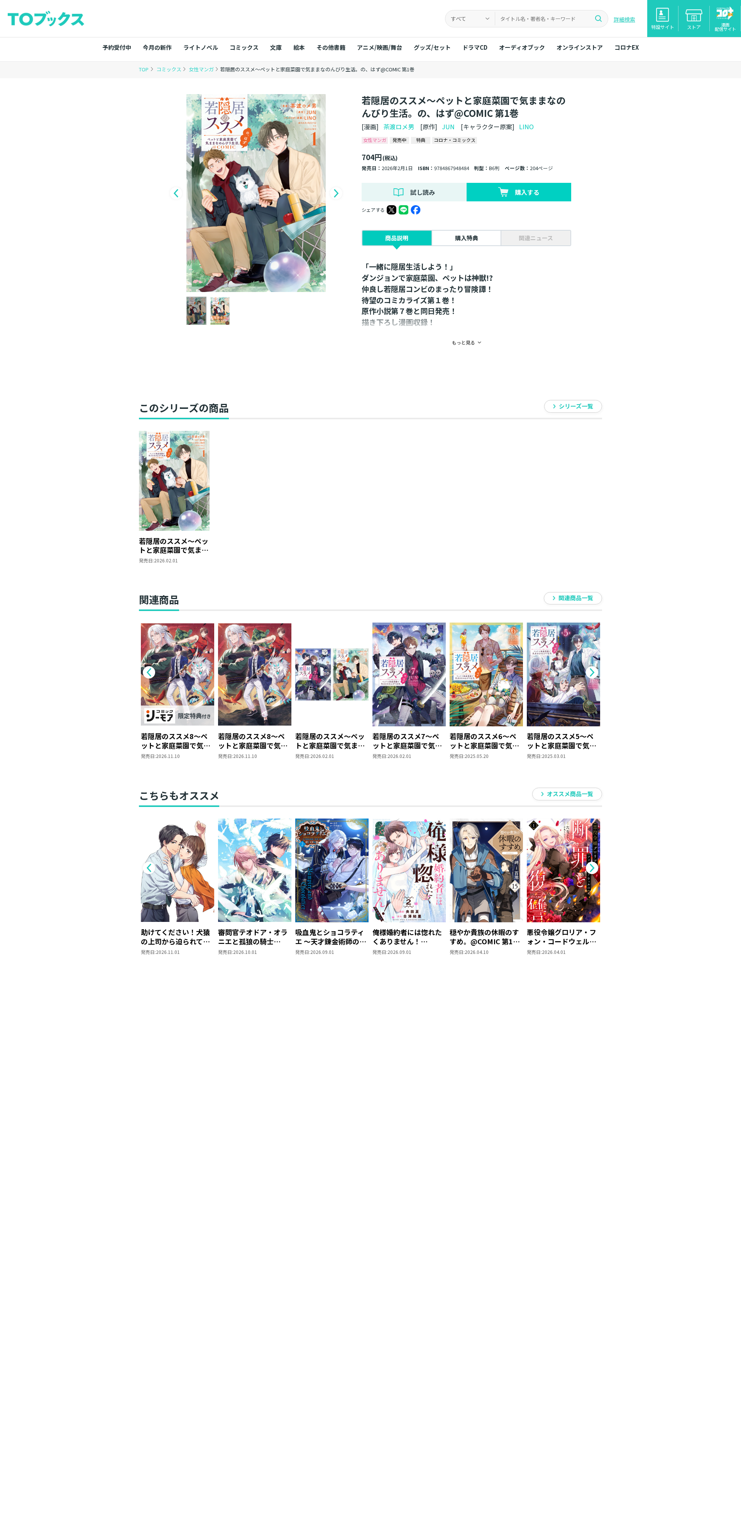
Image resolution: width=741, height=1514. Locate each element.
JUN (448, 126)
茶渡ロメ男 (398, 126)
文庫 (276, 47)
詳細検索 (624, 19)
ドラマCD (474, 47)
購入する (527, 192)
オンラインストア (580, 47)
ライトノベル (200, 47)
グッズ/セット (432, 47)
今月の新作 (157, 47)
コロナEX (626, 47)
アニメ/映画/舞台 (379, 47)
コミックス (244, 47)
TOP (144, 69)
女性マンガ (202, 69)
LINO (526, 126)
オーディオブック (522, 47)
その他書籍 (330, 47)
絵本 (299, 47)
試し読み (422, 192)
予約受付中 (116, 47)
